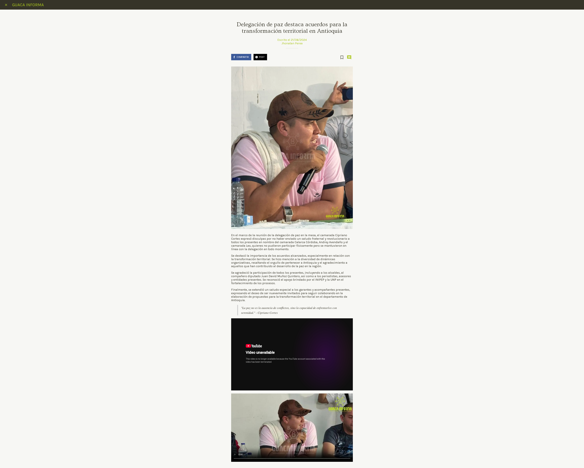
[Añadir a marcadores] (342, 57)
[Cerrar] (6, 5)
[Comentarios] (349, 57)
